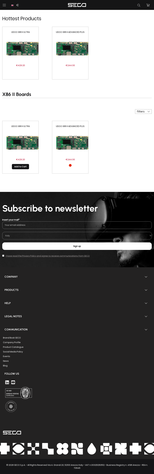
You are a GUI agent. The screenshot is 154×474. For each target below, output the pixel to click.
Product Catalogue (13, 347)
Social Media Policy (13, 351)
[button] (14, 7)
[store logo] (77, 4)
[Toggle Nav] (4, 5)
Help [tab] (8, 303)
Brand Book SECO (12, 337)
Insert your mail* (11, 219)
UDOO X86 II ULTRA (20, 32)
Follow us (12, 373)
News (6, 360)
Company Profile (12, 342)
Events (6, 356)
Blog (5, 365)
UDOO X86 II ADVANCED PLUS (70, 32)
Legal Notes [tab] (13, 316)
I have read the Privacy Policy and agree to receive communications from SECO (48, 255)
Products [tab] (11, 290)
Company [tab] (11, 276)
